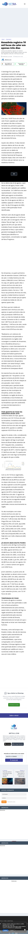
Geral (3, 39)
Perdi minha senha (11, 801)
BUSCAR (15, 760)
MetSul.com (8, 60)
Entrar (4, 801)
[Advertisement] (14, 23)
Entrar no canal (14, 704)
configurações (18, 927)
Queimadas (8, 39)
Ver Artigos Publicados (18, 744)
